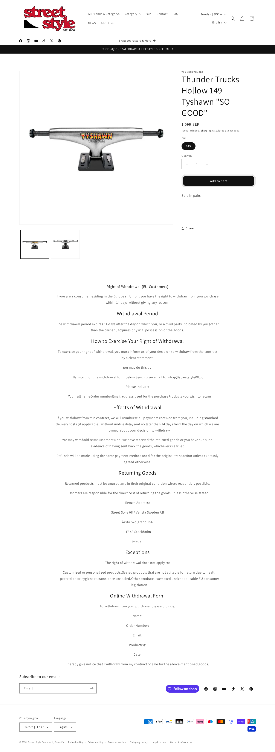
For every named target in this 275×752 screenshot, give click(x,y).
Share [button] (190, 228)
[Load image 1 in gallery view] (34, 244)
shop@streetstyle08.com (187, 377)
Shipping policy (139, 741)
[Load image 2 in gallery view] (65, 244)
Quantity (187, 156)
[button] (132, 13)
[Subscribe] (91, 688)
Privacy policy (96, 741)
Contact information (181, 741)
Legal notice (159, 741)
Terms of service (117, 741)
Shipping (206, 130)
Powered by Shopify (53, 742)
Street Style (34, 742)
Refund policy (75, 741)
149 (188, 146)
